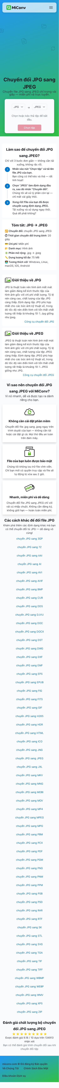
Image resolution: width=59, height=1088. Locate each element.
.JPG (16, 106)
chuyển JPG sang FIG (29, 690)
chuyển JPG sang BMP (29, 589)
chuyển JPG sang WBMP (29, 978)
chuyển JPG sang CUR (29, 597)
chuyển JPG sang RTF (29, 918)
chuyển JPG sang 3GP (29, 538)
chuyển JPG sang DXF (29, 656)
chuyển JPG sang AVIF (29, 580)
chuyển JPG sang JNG (29, 749)
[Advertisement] (29, 44)
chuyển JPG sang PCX (29, 842)
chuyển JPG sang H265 (29, 716)
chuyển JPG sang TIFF (29, 969)
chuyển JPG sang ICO (29, 741)
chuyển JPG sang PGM (29, 859)
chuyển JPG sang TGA (29, 952)
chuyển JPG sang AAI (29, 555)
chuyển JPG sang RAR (29, 910)
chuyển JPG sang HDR (29, 724)
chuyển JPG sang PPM (29, 885)
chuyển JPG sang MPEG (29, 817)
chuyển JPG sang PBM (29, 834)
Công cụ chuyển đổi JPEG (38, 374)
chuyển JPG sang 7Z (29, 547)
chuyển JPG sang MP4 (29, 809)
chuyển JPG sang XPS (29, 1003)
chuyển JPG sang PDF (29, 851)
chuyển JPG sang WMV (29, 994)
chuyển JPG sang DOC (29, 623)
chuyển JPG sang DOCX (29, 631)
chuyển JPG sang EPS (29, 673)
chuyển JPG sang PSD (29, 902)
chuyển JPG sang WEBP (29, 986)
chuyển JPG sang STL (29, 935)
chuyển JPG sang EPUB (29, 682)
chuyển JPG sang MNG (29, 783)
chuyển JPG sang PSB (29, 893)
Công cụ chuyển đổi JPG (39, 321)
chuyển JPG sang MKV (29, 775)
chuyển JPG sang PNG (29, 868)
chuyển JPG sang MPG (29, 825)
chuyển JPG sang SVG (29, 944)
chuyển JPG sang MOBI (29, 792)
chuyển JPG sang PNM (29, 876)
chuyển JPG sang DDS (29, 606)
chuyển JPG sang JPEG (29, 758)
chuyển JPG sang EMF (29, 665)
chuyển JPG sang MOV (29, 800)
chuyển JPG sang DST (29, 640)
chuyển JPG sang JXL (29, 766)
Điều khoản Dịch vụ (14, 1076)
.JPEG (37, 106)
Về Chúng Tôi (10, 1068)
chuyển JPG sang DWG (29, 648)
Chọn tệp (29, 127)
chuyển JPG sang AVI (29, 572)
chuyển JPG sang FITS (29, 699)
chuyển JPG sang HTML (29, 733)
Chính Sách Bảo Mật (36, 1068)
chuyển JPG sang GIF (29, 707)
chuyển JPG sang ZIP (29, 1011)
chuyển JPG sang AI (29, 564)
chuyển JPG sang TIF (29, 961)
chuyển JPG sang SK (29, 927)
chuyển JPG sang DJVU (29, 614)
